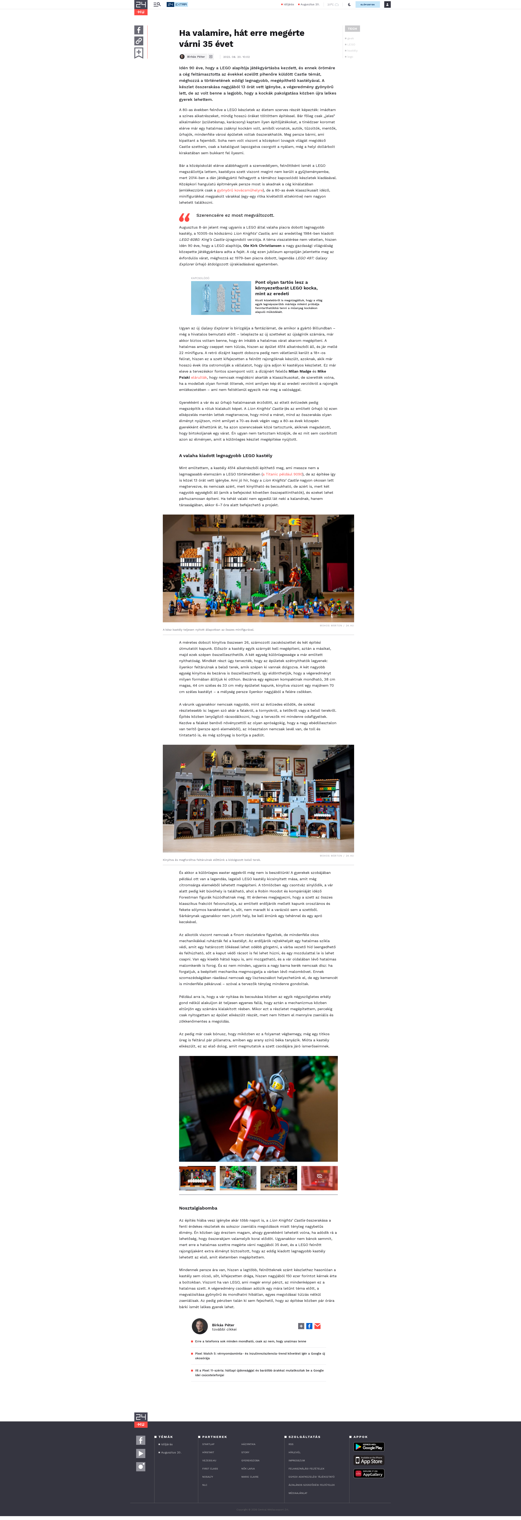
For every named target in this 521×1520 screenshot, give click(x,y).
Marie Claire (250, 1476)
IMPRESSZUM (297, 1460)
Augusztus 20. (310, 4)
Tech (352, 29)
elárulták (199, 377)
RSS (291, 1444)
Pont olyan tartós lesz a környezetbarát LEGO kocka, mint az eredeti (286, 288)
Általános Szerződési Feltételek (312, 1485)
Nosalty (207, 1476)
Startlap (208, 1444)
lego (350, 56)
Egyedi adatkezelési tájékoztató (312, 1476)
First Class (210, 1468)
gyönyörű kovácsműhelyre (240, 190)
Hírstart (208, 1452)
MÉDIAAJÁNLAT (298, 1493)
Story (245, 1452)
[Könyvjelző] (138, 53)
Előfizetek (368, 4)
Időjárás (289, 4)
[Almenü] (157, 4)
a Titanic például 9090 (282, 474)
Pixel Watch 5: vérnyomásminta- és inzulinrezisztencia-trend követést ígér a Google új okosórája (260, 1356)
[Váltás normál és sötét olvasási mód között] (349, 4)
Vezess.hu (209, 1460)
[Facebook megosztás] (138, 29)
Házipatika (248, 1444)
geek (350, 38)
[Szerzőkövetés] (211, 57)
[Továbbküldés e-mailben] (138, 40)
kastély (352, 50)
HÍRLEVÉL (295, 1452)
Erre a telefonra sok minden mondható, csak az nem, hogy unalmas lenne (250, 1341)
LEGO (351, 44)
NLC (204, 1485)
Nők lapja (248, 1468)
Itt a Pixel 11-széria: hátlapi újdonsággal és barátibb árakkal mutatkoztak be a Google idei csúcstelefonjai (259, 1373)
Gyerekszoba (250, 1460)
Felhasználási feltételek (306, 1468)
